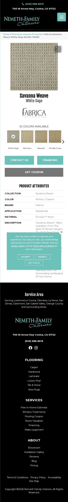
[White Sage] (13, 136)
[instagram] (36, 348)
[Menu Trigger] (61, 17)
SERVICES (34, 400)
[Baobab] (41, 136)
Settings (34, 263)
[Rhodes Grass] (55, 136)
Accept (25, 257)
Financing (50, 160)
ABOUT (34, 440)
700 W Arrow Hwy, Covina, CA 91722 (34, 8)
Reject (42, 257)
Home (6, 34)
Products (37, 34)
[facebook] (30, 348)
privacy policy (18, 246)
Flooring (16, 34)
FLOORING (34, 360)
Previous (4, 136)
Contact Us (19, 160)
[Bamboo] (27, 136)
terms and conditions (43, 246)
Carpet (26, 34)
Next (63, 136)
